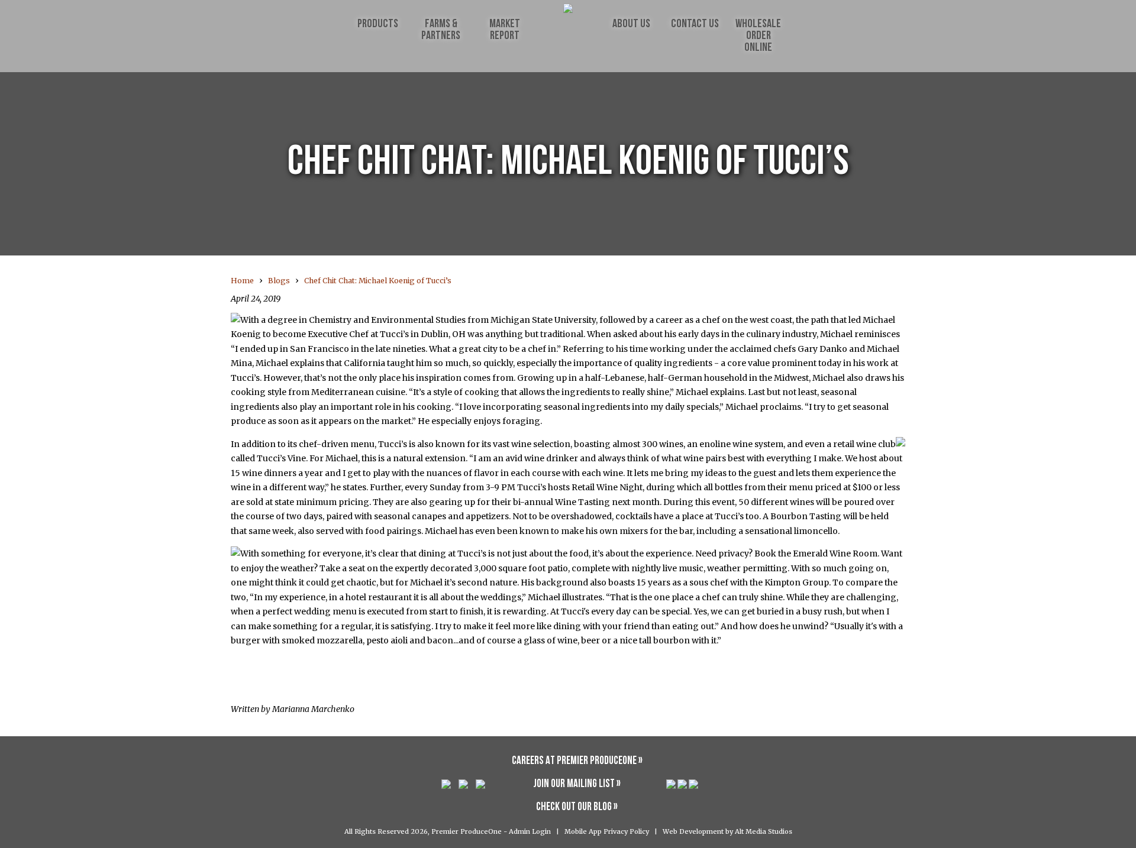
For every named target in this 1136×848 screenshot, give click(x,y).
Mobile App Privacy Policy (606, 831)
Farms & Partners (440, 30)
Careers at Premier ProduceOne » (577, 761)
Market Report (504, 30)
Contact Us (695, 24)
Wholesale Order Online (758, 36)
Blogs (279, 280)
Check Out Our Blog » (577, 807)
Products (377, 24)
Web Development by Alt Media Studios (727, 831)
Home (242, 280)
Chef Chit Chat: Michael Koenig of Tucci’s (377, 280)
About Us (631, 24)
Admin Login (530, 831)
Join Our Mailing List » (577, 784)
